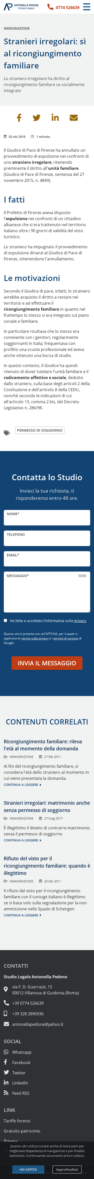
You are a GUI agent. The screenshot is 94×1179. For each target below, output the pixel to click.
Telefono (16, 534)
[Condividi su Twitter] (37, 119)
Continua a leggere (21, 784)
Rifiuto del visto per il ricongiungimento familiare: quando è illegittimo (47, 865)
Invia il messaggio (47, 663)
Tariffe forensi (17, 1121)
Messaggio (17, 575)
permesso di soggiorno (39, 430)
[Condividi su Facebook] (19, 119)
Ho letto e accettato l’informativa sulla (48, 620)
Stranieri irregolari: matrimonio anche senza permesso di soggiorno (47, 806)
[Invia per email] (74, 119)
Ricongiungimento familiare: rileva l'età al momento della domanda (43, 745)
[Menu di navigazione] (86, 7)
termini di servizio (65, 638)
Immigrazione (17, 28)
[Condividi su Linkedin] (55, 119)
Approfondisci (67, 1169)
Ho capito (28, 1169)
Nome (12, 513)
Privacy (10, 1141)
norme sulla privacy (35, 638)
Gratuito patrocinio (22, 1131)
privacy (80, 620)
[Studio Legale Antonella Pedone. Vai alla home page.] (21, 6)
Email (12, 555)
